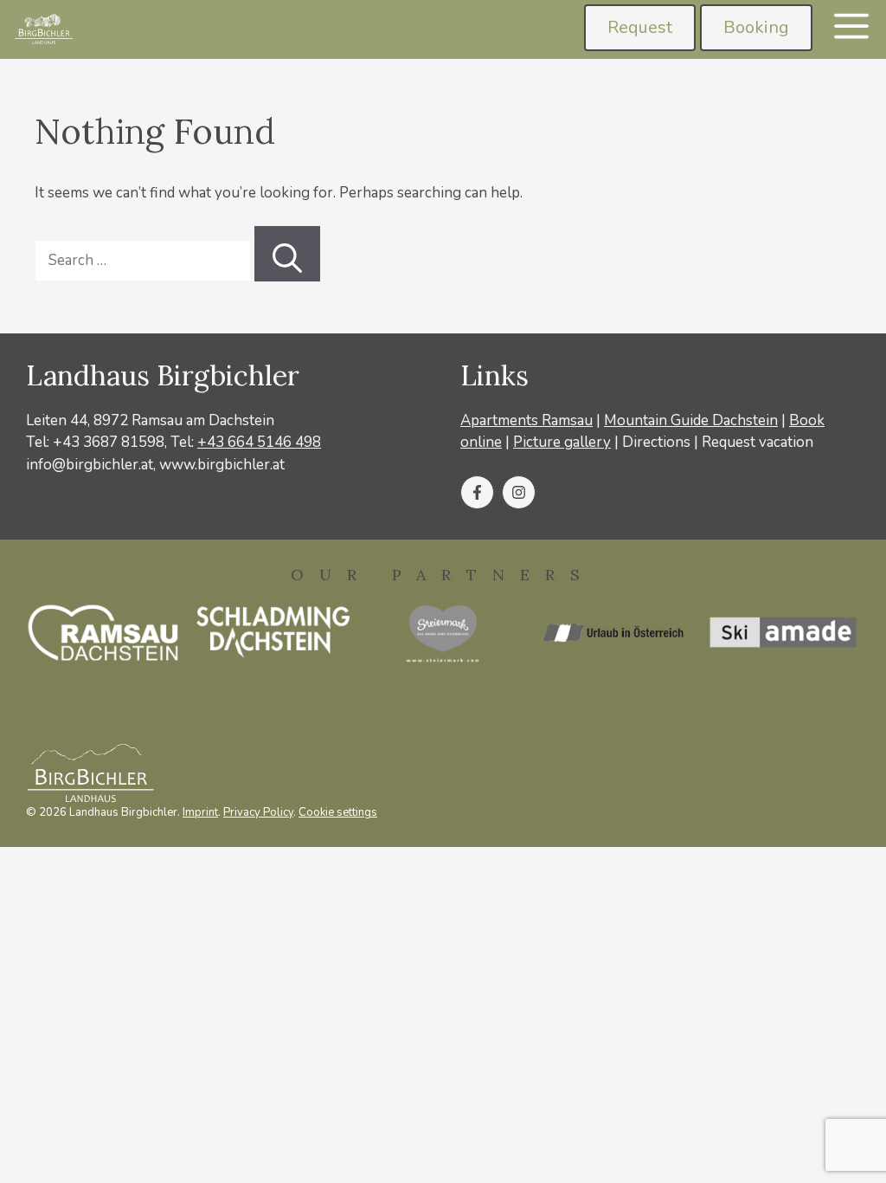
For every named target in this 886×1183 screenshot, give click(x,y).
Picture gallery (562, 442)
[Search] (287, 253)
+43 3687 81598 (108, 442)
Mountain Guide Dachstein (691, 420)
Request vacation (757, 442)
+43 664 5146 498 (259, 442)
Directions (656, 442)
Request (639, 27)
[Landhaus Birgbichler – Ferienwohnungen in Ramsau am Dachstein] (42, 29)
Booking (756, 27)
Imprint (200, 812)
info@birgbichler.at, (91, 465)
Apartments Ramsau (526, 420)
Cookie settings (338, 812)
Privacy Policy (258, 812)
